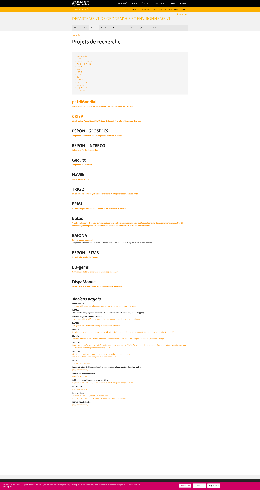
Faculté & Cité (173, 9)
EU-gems (80, 85)
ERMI (79, 74)
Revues (124, 28)
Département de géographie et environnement (121, 19)
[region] (130, 486)
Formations (146, 9)
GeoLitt (80, 66)
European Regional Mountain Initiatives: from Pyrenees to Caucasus (99, 208)
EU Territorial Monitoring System (85, 257)
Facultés (134, 3)
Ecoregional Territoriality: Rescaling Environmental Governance (96, 325)
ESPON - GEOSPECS (84, 61)
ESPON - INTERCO (84, 64)
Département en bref (80, 28)
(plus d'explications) (80, 370)
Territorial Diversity (79, 389)
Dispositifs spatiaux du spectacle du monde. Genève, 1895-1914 (97, 286)
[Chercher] (186, 14)
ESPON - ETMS (82, 82)
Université (122, 3)
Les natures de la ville (80, 179)
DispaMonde (82, 87)
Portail (180, 14)
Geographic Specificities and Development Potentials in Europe (97, 135)
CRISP (79, 59)
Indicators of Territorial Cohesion (85, 150)
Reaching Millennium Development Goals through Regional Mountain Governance (104, 306)
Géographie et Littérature (82, 164)
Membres (115, 28)
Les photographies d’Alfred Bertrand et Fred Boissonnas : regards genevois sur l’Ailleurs (106, 319)
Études (145, 3)
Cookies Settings (185, 485)
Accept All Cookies (214, 485)
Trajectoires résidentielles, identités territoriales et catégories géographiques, (105, 194)
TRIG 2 (79, 72)
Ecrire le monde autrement (82, 240)
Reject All (199, 485)
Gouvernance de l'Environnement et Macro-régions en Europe (96, 272)
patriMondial (82, 56)
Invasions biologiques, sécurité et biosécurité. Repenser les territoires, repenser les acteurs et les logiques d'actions (99, 397)
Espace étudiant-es (159, 9)
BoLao (79, 77)
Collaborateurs (158, 3)
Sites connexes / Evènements (140, 28)
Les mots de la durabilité (82, 363)
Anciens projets (83, 90)
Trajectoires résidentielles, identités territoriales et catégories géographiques (102, 383)
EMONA (80, 79)
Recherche (135, 9)
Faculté (127, 9)
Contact (183, 9)
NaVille (80, 69)
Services (172, 3)
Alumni (183, 3)
